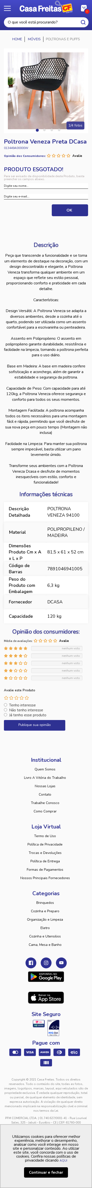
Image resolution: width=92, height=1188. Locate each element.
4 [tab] (59, 129)
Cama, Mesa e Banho (45, 944)
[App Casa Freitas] (46, 976)
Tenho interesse (22, 705)
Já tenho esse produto (27, 715)
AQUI (63, 1161)
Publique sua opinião (34, 724)
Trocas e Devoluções (45, 852)
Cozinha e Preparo (45, 911)
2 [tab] (44, 129)
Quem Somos (45, 769)
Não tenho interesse (26, 710)
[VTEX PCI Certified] (39, 1023)
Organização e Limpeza (45, 919)
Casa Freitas (46, 7)
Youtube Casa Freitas (61, 962)
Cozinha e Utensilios (45, 936)
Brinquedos (45, 902)
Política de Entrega (45, 861)
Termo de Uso (45, 836)
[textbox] (46, 22)
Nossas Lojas (45, 786)
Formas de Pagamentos (45, 869)
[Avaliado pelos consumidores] (53, 1028)
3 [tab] (51, 129)
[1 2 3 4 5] (16, 697)
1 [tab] (37, 129)
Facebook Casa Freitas (31, 962)
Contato (45, 794)
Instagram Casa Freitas (46, 962)
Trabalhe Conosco (45, 803)
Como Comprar (45, 811)
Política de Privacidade (45, 844)
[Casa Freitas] (17, 39)
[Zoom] (46, 90)
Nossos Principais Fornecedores (45, 878)
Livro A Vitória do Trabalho (45, 777)
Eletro (45, 928)
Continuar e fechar (46, 1172)
